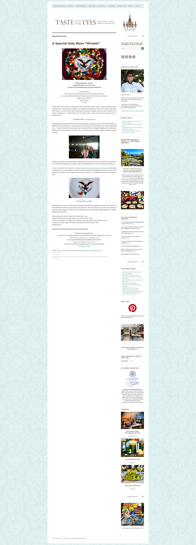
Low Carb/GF (111, 6)
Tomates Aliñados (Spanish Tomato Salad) (132, 291)
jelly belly (80, 256)
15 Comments (55, 258)
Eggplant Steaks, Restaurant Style (130, 289)
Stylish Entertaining (60, 6)
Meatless (70, 6)
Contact (137, 6)
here (132, 223)
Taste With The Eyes (57, 538)
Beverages (92, 6)
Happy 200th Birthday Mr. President (84, 242)
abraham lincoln (56, 256)
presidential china (88, 256)
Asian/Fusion (101, 6)
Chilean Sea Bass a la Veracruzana (130, 288)
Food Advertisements (131, 261)
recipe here (132, 462)
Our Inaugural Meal (84, 246)
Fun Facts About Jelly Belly (65, 250)
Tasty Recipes (55, 254)
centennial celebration (66, 256)
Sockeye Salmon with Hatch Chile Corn (131, 130)
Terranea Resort (125, 178)
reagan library (96, 256)
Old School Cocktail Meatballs (129, 283)
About (130, 6)
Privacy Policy (66, 538)
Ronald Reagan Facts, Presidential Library (88, 250)
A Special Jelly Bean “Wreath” (76, 43)
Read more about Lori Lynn (127, 110)
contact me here (140, 110)
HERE (134, 184)
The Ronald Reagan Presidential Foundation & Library (90, 168)
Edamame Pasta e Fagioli (128, 132)
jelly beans (75, 256)
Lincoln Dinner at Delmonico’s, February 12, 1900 (84, 237)
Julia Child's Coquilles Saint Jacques (130, 275)
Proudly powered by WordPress (79, 538)
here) (139, 228)
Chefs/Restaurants (81, 6)
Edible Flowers (121, 6)
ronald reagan (104, 256)
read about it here (132, 436)
